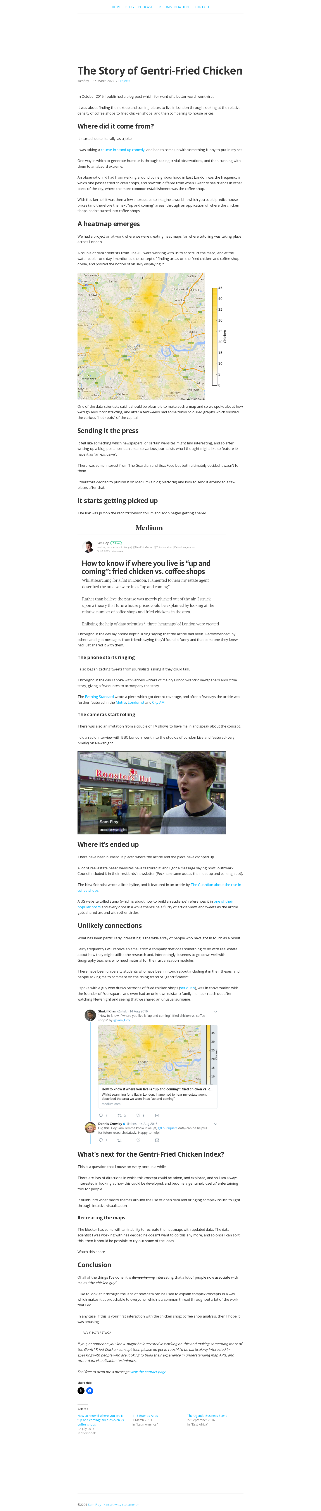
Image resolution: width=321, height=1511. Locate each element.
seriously (187, 987)
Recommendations (174, 7)
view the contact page (148, 1371)
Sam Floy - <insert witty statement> (113, 1504)
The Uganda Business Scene (207, 1416)
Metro (121, 702)
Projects (124, 81)
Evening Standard (99, 696)
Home (116, 7)
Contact (202, 7)
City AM (158, 702)
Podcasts (146, 7)
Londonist (136, 702)
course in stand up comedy (123, 149)
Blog (129, 7)
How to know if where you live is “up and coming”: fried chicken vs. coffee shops (101, 1420)
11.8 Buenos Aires (145, 1416)
